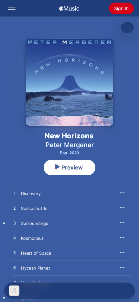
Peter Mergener (70, 145)
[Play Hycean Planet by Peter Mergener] (14, 268)
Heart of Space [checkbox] (36, 253)
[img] (69, 8)
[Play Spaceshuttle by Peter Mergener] (14, 208)
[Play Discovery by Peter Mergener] (14, 193)
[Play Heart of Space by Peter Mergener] (14, 253)
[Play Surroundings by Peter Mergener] (14, 223)
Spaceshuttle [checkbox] (34, 208)
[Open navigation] (12, 8)
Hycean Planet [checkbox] (35, 268)
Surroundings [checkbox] (34, 223)
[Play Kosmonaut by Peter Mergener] (14, 238)
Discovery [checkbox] (31, 193)
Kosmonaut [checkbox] (32, 238)
